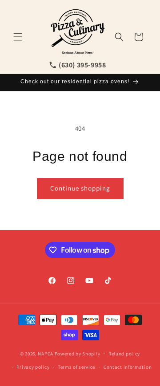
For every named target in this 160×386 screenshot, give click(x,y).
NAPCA (45, 353)
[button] (18, 37)
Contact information (128, 367)
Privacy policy (32, 367)
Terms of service (76, 367)
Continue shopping (80, 188)
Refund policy (124, 354)
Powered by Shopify (77, 353)
